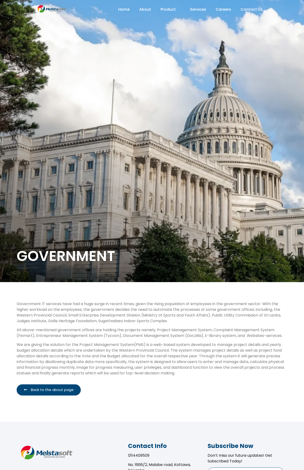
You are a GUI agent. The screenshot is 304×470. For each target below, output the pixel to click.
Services (198, 9)
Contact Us (252, 9)
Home (124, 9)
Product (168, 9)
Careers (223, 9)
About (145, 9)
